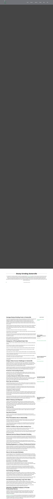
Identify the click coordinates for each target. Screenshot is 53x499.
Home (27, 2)
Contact (40, 2)
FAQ (47, 2)
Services (31, 2)
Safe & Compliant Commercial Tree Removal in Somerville (41, 336)
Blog (44, 2)
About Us (36, 2)
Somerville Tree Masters (9, 495)
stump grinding (29, 276)
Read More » (39, 338)
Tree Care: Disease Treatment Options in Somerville (41, 357)
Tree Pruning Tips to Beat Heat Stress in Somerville (41, 377)
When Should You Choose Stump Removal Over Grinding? (41, 398)
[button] (31, 2)
